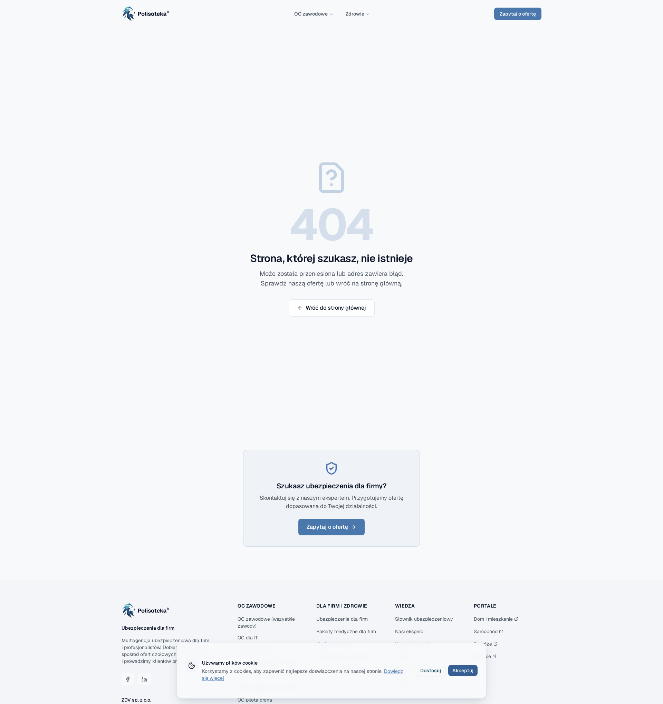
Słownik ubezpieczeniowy (424, 619)
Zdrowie (355, 14)
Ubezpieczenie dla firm (342, 619)
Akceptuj (462, 670)
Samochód (486, 631)
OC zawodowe (311, 14)
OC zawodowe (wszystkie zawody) (266, 622)
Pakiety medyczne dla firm (346, 631)
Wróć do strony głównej (336, 307)
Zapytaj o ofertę (518, 14)
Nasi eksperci (409, 631)
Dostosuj (430, 670)
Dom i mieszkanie (493, 619)
